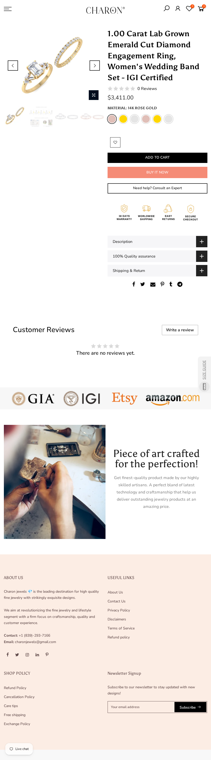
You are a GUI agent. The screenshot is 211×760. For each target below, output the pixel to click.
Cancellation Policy (19, 696)
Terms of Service (121, 628)
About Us (115, 592)
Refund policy (119, 637)
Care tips (11, 705)
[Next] (95, 65)
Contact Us (117, 601)
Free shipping (14, 714)
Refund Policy (15, 687)
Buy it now (157, 172)
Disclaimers (117, 619)
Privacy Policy (119, 610)
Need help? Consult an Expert (157, 188)
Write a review (180, 330)
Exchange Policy (17, 723)
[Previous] (13, 65)
